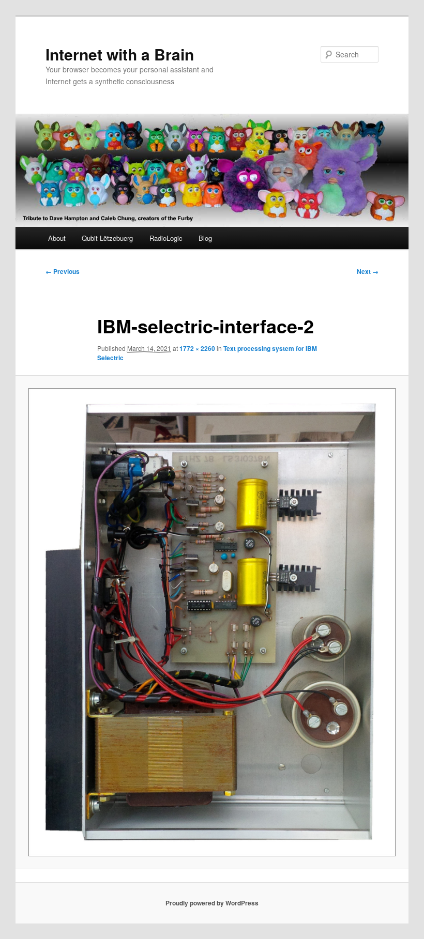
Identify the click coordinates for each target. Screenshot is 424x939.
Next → (367, 271)
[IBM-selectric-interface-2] (212, 622)
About (57, 238)
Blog (205, 238)
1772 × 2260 (197, 348)
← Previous (63, 271)
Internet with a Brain (120, 54)
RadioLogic (166, 238)
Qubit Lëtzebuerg (107, 238)
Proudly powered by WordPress (212, 902)
